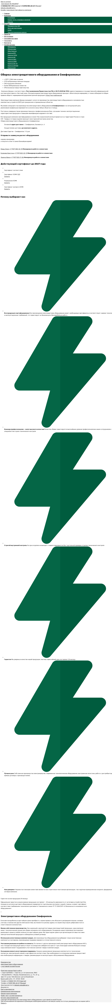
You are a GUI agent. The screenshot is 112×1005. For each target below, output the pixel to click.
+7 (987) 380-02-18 (16, 149)
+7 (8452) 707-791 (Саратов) (16, 981)
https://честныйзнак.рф (54, 95)
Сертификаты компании (23, 10)
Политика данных (7, 970)
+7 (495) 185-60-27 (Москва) (16, 983)
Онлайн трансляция (8, 10)
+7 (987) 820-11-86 (17, 157)
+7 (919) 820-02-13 (20, 153)
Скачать (7, 176)
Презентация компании (9, 993)
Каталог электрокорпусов (9, 998)
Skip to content (6, 2)
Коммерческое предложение (10, 991)
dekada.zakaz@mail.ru (8, 8)
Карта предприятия (7, 989)
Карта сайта (17, 970)
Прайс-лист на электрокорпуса (11, 995)
